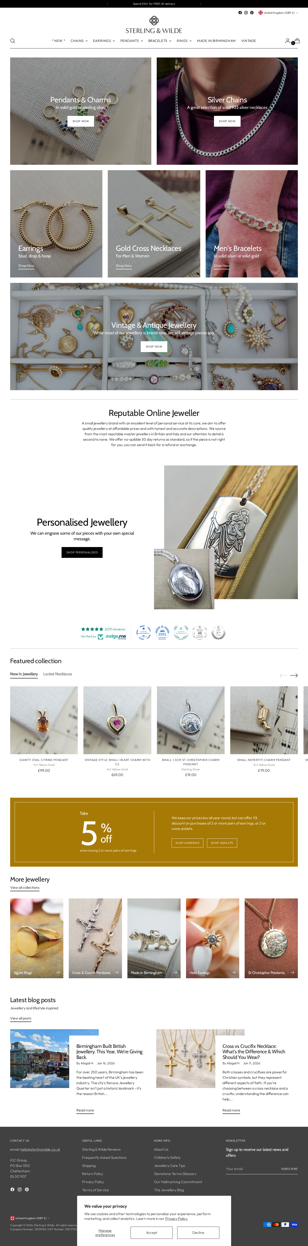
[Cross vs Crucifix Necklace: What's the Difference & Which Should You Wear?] (200, 1073)
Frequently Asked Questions (104, 1157)
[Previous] (108, 4)
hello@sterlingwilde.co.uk (40, 1149)
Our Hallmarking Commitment (178, 1182)
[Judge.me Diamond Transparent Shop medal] (143, 632)
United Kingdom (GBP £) (279, 12)
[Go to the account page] (285, 40)
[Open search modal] (12, 40)
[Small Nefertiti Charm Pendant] (264, 720)
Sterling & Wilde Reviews (101, 1149)
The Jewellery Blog (169, 1190)
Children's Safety (167, 1157)
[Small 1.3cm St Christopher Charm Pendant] (191, 720)
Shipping (89, 1165)
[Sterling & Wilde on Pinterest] (252, 13)
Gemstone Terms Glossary (175, 1173)
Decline (198, 1232)
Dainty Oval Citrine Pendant (44, 760)
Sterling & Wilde (44, 1225)
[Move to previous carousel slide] (283, 675)
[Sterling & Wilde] (154, 24)
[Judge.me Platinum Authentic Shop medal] (181, 632)
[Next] (200, 4)
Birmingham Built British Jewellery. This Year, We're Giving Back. (109, 1051)
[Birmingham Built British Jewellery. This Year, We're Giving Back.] (54, 1073)
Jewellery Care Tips (169, 1165)
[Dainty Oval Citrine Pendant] (44, 720)
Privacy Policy (93, 1182)
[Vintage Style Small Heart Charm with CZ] (117, 720)
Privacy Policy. (176, 1218)
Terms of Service (95, 1190)
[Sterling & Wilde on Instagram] (246, 13)
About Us (161, 1149)
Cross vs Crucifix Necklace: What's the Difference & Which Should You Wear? (254, 1051)
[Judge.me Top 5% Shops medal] (218, 632)
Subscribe (289, 1168)
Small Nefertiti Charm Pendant (264, 760)
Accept (151, 1232)
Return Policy (92, 1173)
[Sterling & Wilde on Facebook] (240, 13)
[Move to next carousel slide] (294, 675)
